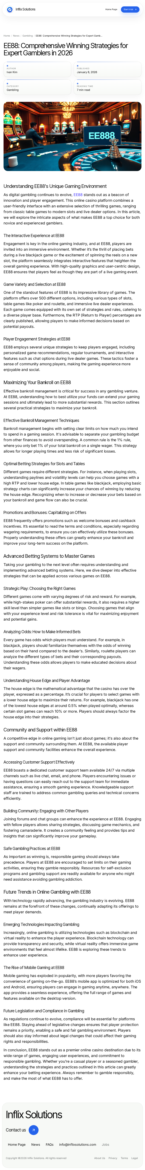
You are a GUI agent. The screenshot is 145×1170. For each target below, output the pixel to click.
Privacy (113, 1158)
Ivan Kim (12, 72)
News (16, 35)
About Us (99, 1158)
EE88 (78, 194)
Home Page (17, 1144)
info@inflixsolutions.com (77, 1144)
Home (7, 35)
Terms (124, 1158)
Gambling (27, 35)
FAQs (50, 1144)
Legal (134, 1158)
